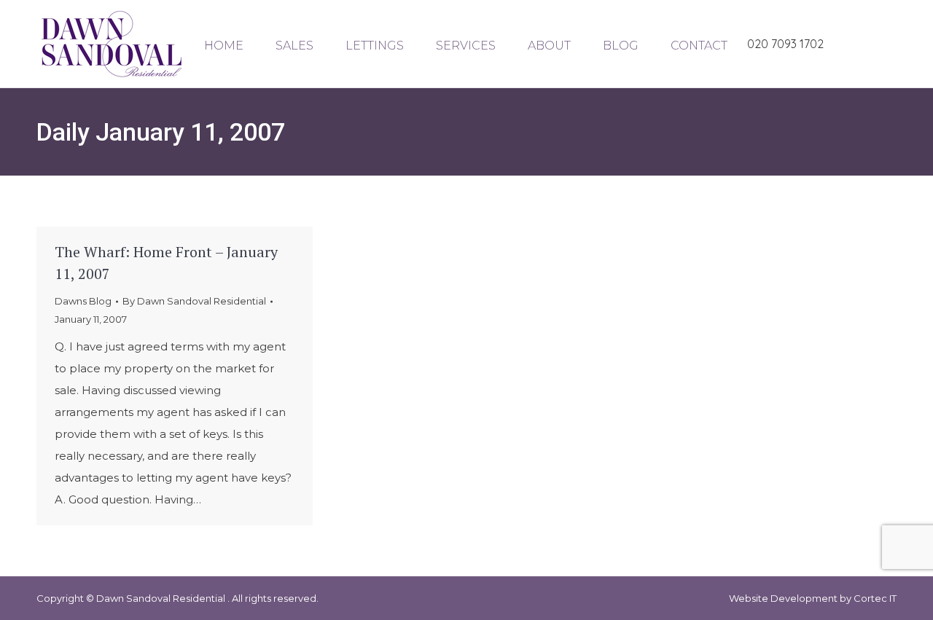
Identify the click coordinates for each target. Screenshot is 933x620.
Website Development (784, 598)
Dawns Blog (83, 301)
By (194, 301)
